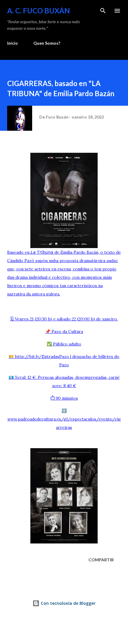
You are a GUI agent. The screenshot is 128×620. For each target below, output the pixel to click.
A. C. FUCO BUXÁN (38, 10)
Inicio (12, 43)
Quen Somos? (46, 43)
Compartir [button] (101, 559)
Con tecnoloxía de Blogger (68, 603)
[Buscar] (103, 10)
